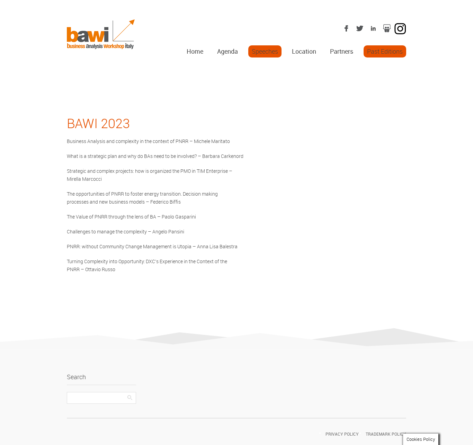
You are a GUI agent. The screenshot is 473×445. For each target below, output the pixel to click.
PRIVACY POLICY (342, 434)
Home (195, 51)
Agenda (227, 51)
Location (304, 51)
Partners (341, 51)
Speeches (265, 51)
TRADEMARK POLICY (386, 434)
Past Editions (385, 51)
